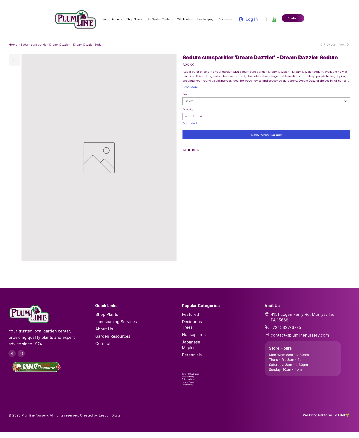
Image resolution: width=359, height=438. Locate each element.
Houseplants (194, 334)
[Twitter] (198, 150)
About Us (104, 328)
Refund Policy (188, 382)
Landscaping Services (116, 321)
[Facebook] (189, 150)
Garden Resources (112, 336)
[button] (274, 19)
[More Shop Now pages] (141, 19)
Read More (190, 87)
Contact (103, 343)
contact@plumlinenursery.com (300, 335)
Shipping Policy (189, 379)
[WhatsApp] (184, 150)
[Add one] (201, 116)
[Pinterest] (193, 150)
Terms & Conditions (190, 374)
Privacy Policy (188, 376)
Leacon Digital (110, 415)
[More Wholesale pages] (192, 19)
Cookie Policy (188, 384)
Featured (190, 314)
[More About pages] (121, 19)
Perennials (192, 354)
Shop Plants (106, 314)
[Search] (265, 19)
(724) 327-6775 (286, 327)
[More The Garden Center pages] (172, 19)
